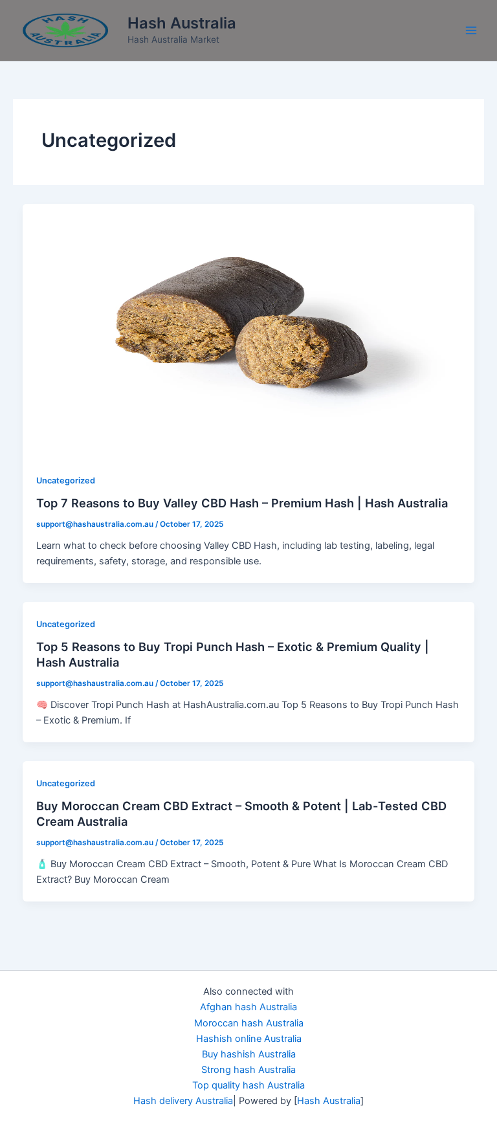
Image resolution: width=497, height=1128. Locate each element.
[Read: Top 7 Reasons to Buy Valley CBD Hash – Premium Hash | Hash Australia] (249, 330)
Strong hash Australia (248, 1070)
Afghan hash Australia (248, 1007)
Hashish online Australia (249, 1039)
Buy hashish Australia (249, 1054)
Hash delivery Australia (183, 1101)
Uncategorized (65, 480)
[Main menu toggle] (471, 30)
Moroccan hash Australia (249, 1023)
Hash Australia (181, 23)
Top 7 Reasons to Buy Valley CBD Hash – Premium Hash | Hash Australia (242, 503)
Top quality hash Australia (248, 1085)
